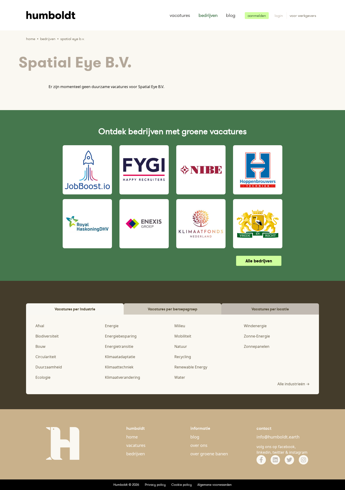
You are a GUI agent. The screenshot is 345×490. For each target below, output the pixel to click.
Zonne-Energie (257, 336)
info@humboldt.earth (278, 437)
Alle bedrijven (258, 261)
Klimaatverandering (122, 377)
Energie (112, 325)
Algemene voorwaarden (214, 485)
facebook (286, 446)
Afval (39, 325)
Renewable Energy (190, 367)
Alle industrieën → (293, 383)
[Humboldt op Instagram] (303, 459)
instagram (298, 452)
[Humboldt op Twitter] (289, 459)
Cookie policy (181, 485)
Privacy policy (155, 485)
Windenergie (255, 325)
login (279, 15)
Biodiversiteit (47, 336)
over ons (198, 445)
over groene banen (209, 454)
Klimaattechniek (119, 367)
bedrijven (208, 15)
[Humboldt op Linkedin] (275, 459)
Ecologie (42, 377)
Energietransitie (119, 346)
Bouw (40, 346)
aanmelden (257, 15)
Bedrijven (47, 38)
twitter (278, 452)
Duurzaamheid (48, 367)
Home (30, 38)
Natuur (180, 346)
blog (230, 15)
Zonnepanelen (256, 346)
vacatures (180, 15)
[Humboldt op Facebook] (261, 459)
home (132, 437)
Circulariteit (45, 356)
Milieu (179, 325)
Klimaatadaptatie (120, 356)
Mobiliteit (182, 336)
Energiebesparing (121, 336)
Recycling (182, 356)
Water (179, 377)
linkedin (264, 452)
